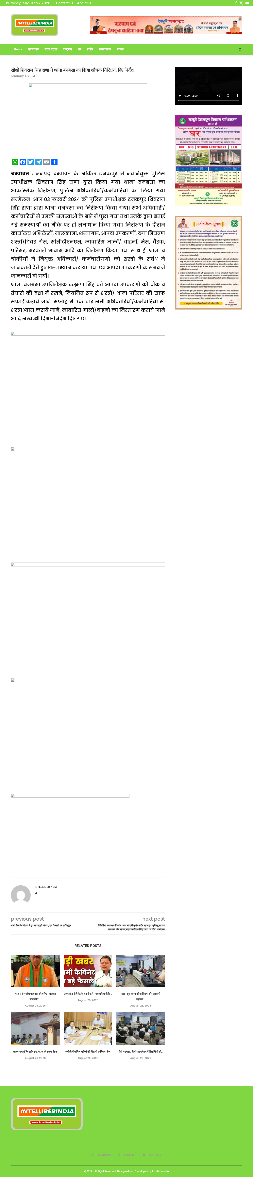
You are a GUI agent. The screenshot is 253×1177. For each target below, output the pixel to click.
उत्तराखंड (33, 49)
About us (84, 3)
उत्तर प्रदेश (51, 49)
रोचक (120, 49)
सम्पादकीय (105, 49)
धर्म (79, 49)
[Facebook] (236, 3)
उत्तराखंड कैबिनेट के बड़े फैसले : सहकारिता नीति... (88, 993)
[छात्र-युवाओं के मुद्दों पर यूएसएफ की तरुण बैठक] (35, 1028)
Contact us (64, 3)
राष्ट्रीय (67, 49)
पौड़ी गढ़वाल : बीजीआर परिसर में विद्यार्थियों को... (140, 1051)
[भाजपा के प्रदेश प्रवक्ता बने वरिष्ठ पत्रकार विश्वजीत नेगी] (35, 971)
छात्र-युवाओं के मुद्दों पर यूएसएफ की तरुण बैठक (35, 1051)
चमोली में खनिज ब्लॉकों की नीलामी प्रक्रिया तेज (87, 1051)
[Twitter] (241, 3)
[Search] (240, 49)
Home (18, 49)
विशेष (90, 49)
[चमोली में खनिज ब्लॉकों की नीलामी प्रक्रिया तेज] (88, 1028)
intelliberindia (46, 886)
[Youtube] (247, 3)
